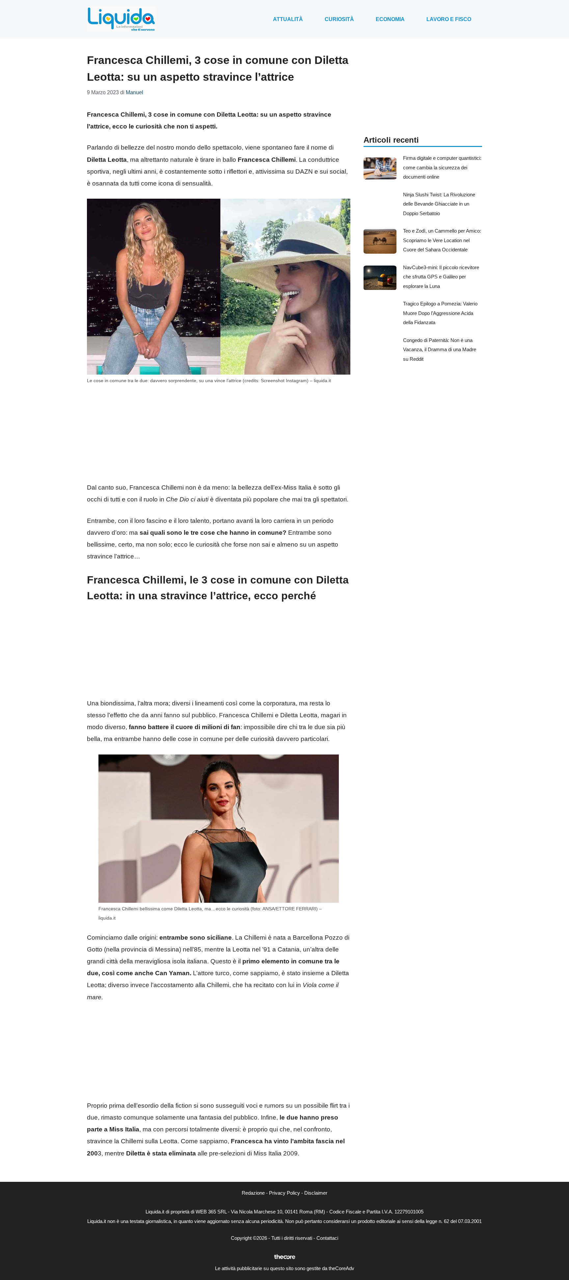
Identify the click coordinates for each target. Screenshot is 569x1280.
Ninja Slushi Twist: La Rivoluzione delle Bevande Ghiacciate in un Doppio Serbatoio (439, 204)
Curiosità (339, 19)
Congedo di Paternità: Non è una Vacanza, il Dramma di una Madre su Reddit (439, 349)
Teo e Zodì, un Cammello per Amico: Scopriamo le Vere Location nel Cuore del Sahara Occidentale (442, 240)
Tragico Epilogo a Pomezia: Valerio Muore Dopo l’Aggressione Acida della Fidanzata (440, 313)
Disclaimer (315, 1193)
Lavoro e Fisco (448, 19)
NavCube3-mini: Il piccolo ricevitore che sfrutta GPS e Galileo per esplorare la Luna (441, 277)
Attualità (288, 19)
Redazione (253, 1193)
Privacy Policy (284, 1193)
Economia (390, 19)
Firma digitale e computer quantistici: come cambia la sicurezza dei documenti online (442, 167)
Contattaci (327, 1238)
